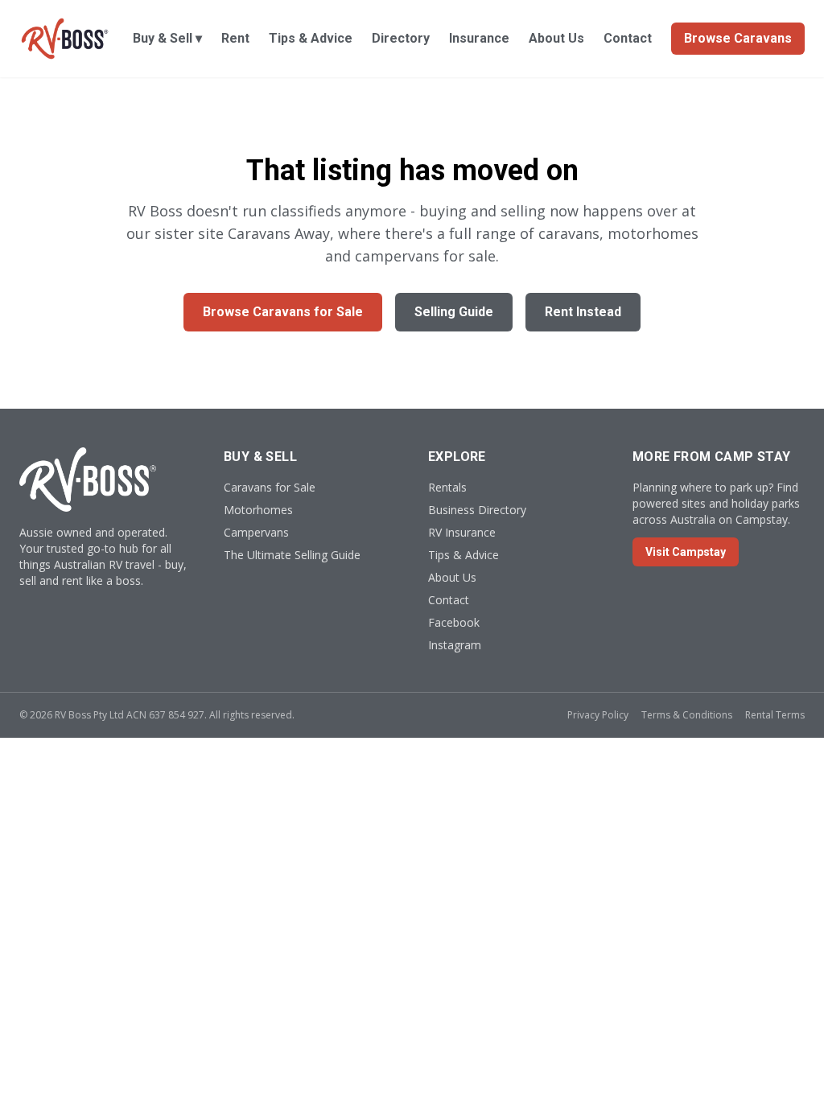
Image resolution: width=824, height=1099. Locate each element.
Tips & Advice (310, 38)
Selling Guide (453, 311)
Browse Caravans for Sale (283, 311)
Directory (401, 38)
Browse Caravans (738, 38)
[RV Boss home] (64, 38)
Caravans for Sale (269, 487)
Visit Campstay (685, 551)
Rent (235, 38)
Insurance (479, 38)
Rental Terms (775, 715)
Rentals (447, 487)
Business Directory (477, 509)
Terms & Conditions (686, 715)
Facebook (454, 622)
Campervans (256, 532)
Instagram (454, 644)
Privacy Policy (597, 715)
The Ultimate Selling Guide (292, 554)
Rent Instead (583, 311)
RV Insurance (462, 532)
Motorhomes (258, 509)
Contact (628, 38)
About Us (556, 38)
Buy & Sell (167, 38)
